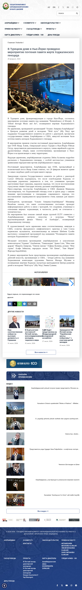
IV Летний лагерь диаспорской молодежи (29, 571)
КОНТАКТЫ (27, 543)
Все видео (42, 511)
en (54, 7)
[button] (71, 283)
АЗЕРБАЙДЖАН (11, 23)
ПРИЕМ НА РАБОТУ (12, 29)
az (49, 7)
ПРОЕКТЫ (50, 29)
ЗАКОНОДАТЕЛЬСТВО (49, 23)
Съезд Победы (33, 29)
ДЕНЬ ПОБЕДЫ (54, 35)
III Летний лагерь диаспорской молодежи (29, 564)
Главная (11, 43)
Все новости (40, 352)
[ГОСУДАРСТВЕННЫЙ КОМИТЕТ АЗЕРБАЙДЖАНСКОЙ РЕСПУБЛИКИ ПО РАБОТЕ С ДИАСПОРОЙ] (6, 6)
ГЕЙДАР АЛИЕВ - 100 (34, 35)
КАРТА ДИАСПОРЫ (12, 35)
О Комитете (28, 23)
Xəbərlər (19, 43)
